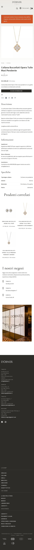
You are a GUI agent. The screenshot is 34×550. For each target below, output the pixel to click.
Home (2, 63)
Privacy (13, 535)
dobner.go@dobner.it (6, 393)
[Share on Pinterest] (15, 98)
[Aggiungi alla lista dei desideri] (2, 95)
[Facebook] (2, 422)
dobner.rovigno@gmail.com (8, 417)
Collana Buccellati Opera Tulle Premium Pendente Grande (9, 252)
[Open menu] (2, 6)
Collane (8, 63)
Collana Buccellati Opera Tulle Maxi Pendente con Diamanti (25, 223)
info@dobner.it (5, 166)
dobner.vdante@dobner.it (8, 405)
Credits (21, 535)
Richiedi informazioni (16, 91)
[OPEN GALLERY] (17, 42)
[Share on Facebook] (9, 98)
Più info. (15, 158)
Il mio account (25, 8)
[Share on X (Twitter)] (6, 98)
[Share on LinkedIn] (12, 98)
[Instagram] (5, 422)
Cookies (17, 535)
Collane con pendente (27, 177)
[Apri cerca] (17, 8)
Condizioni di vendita (27, 533)
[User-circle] (20, 8)
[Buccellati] (4, 75)
